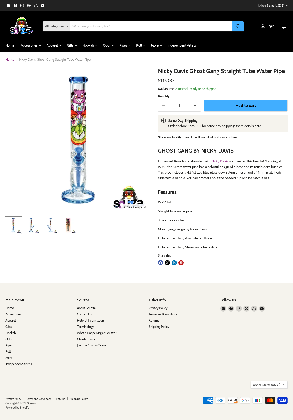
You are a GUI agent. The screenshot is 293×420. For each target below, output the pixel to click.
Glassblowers (86, 339)
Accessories (29, 45)
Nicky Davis (219, 161)
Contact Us (84, 314)
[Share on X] (167, 262)
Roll (139, 45)
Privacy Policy (158, 308)
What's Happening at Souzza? (97, 333)
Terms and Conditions (163, 314)
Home (9, 45)
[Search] (238, 26)
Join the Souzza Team (91, 345)
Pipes (123, 45)
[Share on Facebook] (160, 262)
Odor (107, 45)
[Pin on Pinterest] (181, 262)
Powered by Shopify (17, 407)
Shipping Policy (159, 327)
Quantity (164, 96)
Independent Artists (182, 45)
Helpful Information (90, 320)
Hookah (89, 45)
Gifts (70, 45)
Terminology (85, 327)
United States (271, 5)
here (258, 126)
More (155, 45)
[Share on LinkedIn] (174, 262)
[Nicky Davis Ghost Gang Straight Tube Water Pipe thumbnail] (13, 225)
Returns (154, 320)
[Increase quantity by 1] (195, 106)
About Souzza (86, 308)
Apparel (53, 45)
